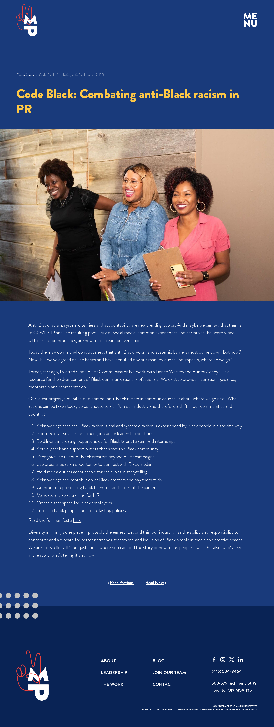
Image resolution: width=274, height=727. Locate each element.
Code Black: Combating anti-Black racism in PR (71, 75)
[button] (250, 20)
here (77, 520)
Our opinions (25, 75)
